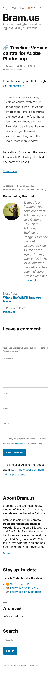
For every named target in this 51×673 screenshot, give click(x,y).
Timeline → (10, 171)
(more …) (29, 280)
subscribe (19, 443)
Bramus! (9, 66)
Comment (8, 358)
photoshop (31, 189)
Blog (5, 8)
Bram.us (21, 17)
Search (43, 8)
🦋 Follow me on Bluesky (22, 588)
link (23, 189)
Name (6, 393)
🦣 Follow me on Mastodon (23, 591)
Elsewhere (11, 189)
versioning (41, 189)
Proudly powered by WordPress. (25, 665)
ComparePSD (15, 85)
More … (8, 553)
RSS (33, 8)
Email (6, 408)
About (23, 8)
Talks (15, 8)
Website (6, 423)
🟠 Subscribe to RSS (19, 584)
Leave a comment (14, 69)
